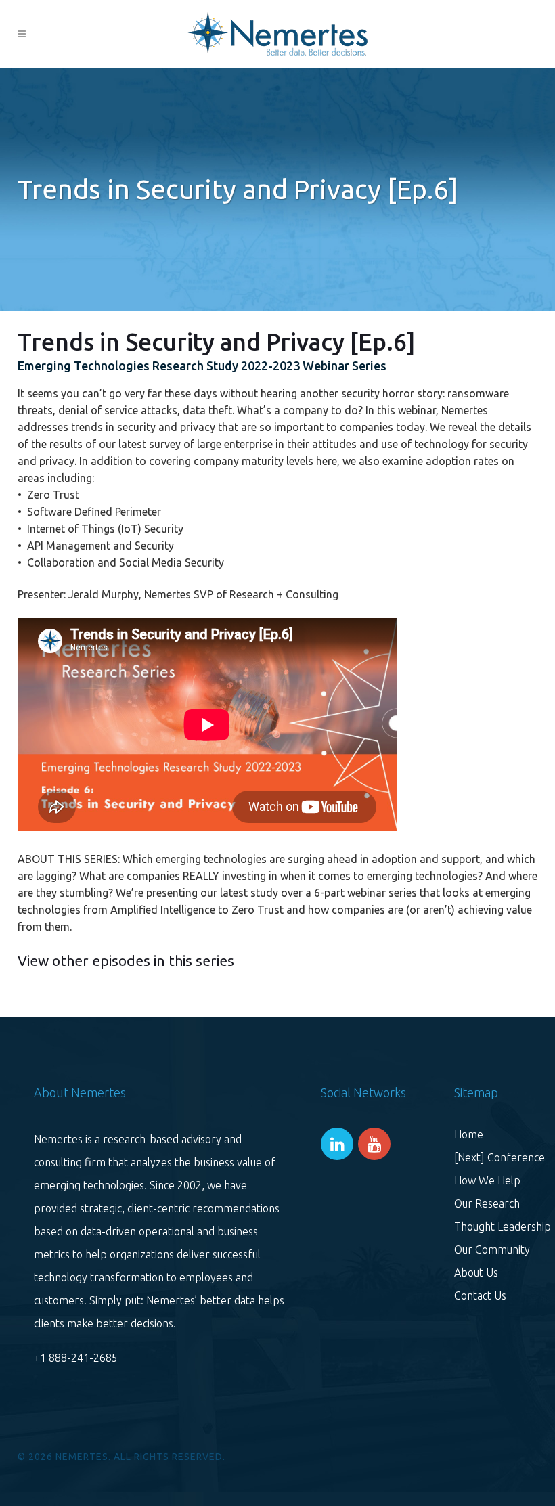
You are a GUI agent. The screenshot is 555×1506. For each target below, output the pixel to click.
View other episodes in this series (126, 960)
